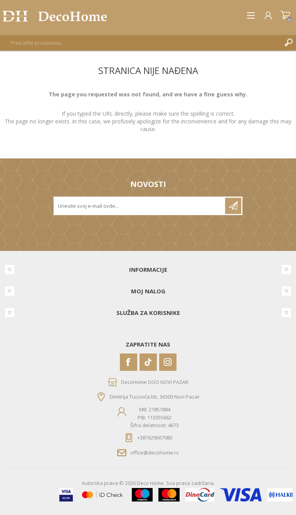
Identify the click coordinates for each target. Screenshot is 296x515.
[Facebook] (128, 362)
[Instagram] (168, 362)
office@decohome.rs (154, 452)
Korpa (285, 15)
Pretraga (288, 42)
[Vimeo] (148, 362)
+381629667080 (154, 437)
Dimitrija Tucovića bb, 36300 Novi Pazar (154, 396)
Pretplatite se (233, 206)
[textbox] (140, 42)
